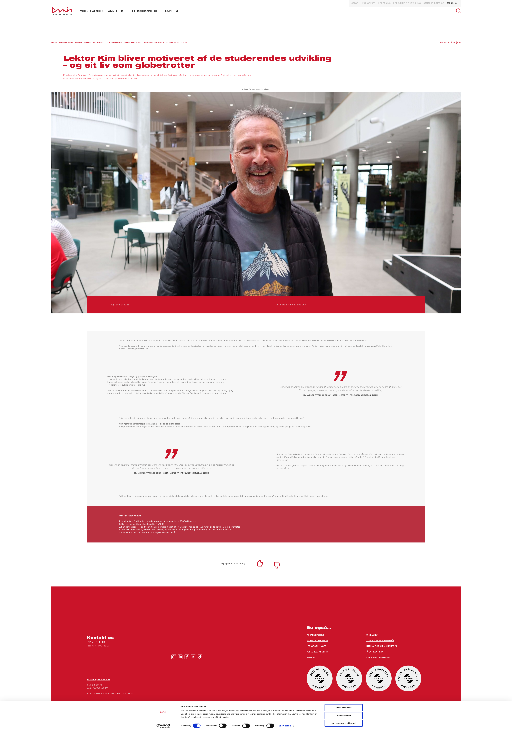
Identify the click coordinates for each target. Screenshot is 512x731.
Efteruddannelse (144, 11)
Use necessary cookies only (344, 723)
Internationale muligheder (381, 646)
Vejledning (384, 3)
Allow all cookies (343, 707)
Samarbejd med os (433, 3)
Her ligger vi (368, 3)
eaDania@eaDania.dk (98, 680)
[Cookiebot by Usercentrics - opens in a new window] (163, 726)
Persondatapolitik (317, 652)
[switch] (223, 726)
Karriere (172, 11)
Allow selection (344, 715)
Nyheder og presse (317, 641)
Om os (354, 3)
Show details (285, 726)
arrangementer (316, 635)
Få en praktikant (375, 652)
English (453, 3)
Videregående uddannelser (101, 11)
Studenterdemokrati (378, 657)
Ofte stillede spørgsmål (380, 641)
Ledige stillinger (316, 646)
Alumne (311, 657)
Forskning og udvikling (407, 3)
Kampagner (372, 635)
